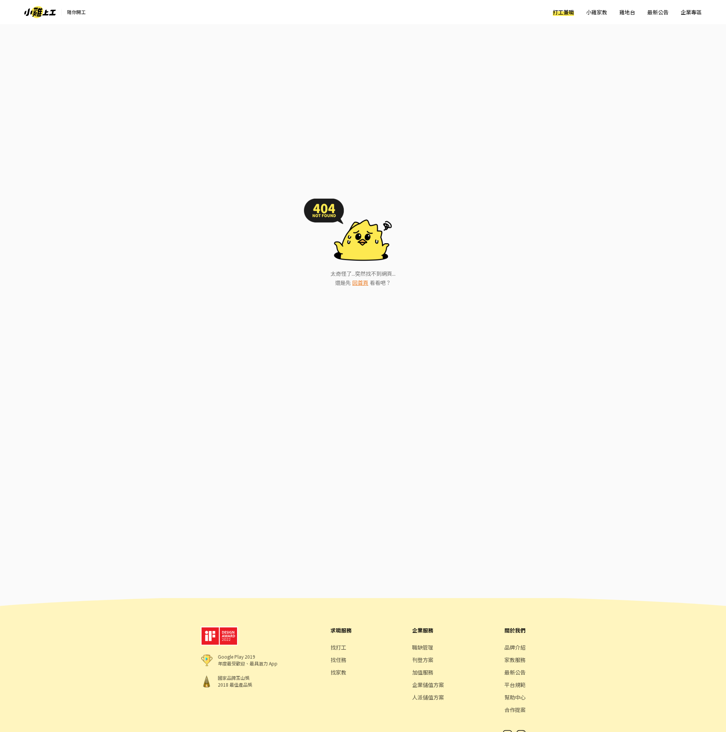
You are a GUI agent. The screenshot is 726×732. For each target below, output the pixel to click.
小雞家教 (596, 12)
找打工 (338, 647)
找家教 (338, 672)
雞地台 (627, 12)
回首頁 (360, 282)
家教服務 (515, 660)
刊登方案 (422, 660)
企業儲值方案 (428, 684)
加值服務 (422, 672)
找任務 (338, 660)
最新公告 (658, 12)
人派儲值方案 (428, 697)
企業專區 (691, 12)
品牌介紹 (515, 647)
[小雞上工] (40, 12)
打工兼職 (563, 12)
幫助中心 (515, 697)
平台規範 (515, 684)
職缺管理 (422, 647)
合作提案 (515, 709)
